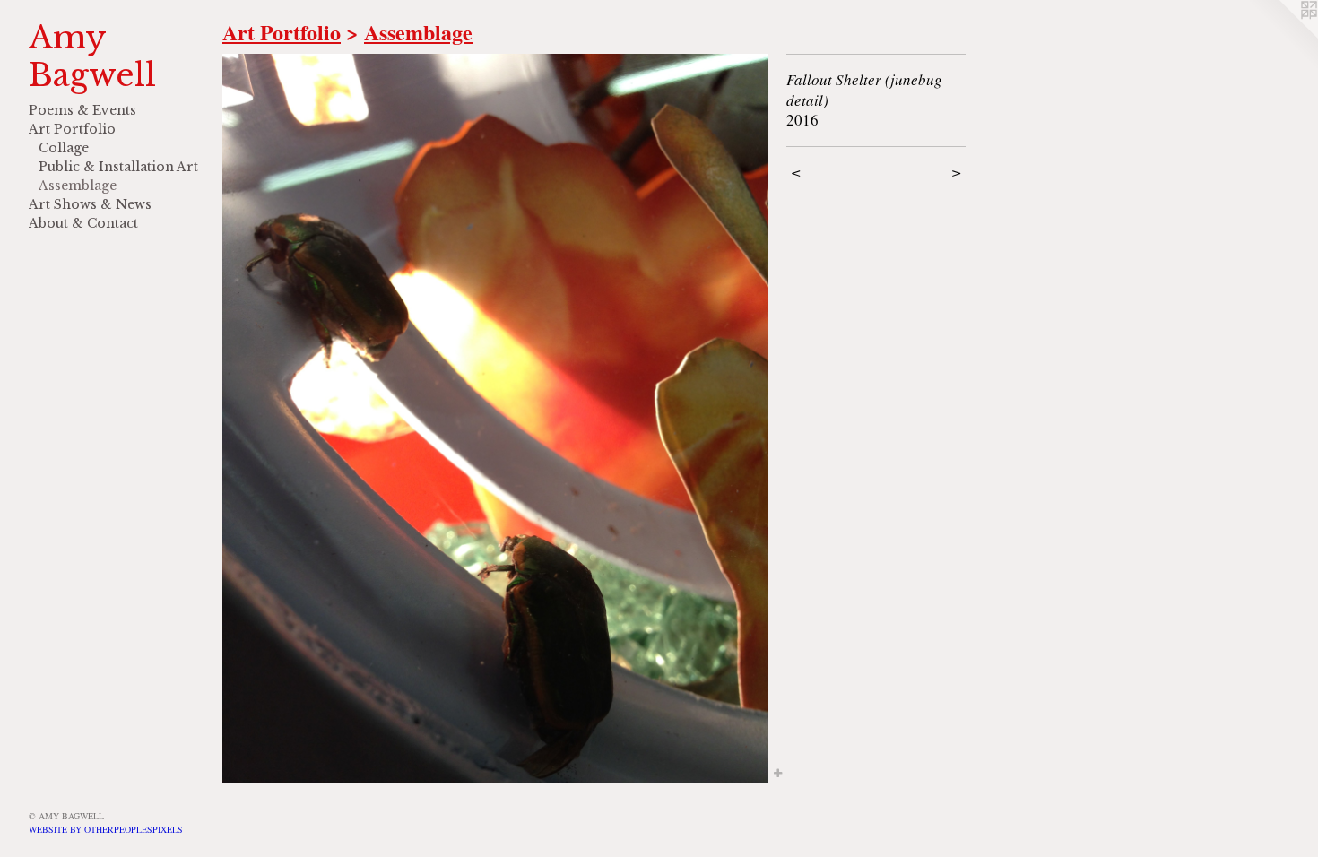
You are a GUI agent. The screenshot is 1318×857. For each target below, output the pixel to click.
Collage (64, 148)
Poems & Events (82, 110)
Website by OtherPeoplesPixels (106, 829)
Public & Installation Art (118, 167)
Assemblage (78, 185)
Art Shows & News (90, 204)
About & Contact (83, 223)
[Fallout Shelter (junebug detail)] (495, 418)
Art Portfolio (72, 129)
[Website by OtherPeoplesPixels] (1282, 36)
